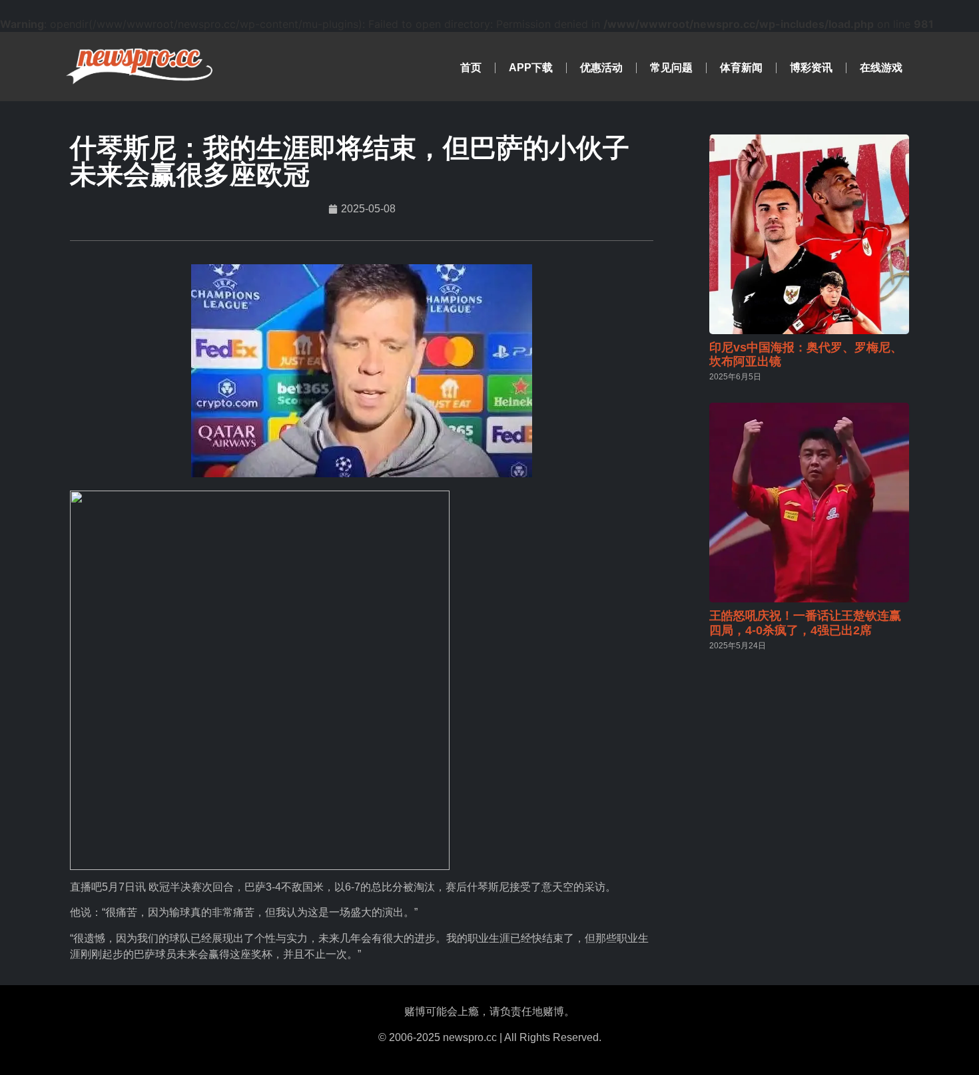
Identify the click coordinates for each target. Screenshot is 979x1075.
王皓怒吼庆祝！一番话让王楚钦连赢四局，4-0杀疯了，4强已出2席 (805, 623)
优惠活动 (601, 67)
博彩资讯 (811, 67)
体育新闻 (741, 67)
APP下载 (531, 67)
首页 (471, 67)
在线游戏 (881, 67)
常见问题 (671, 67)
